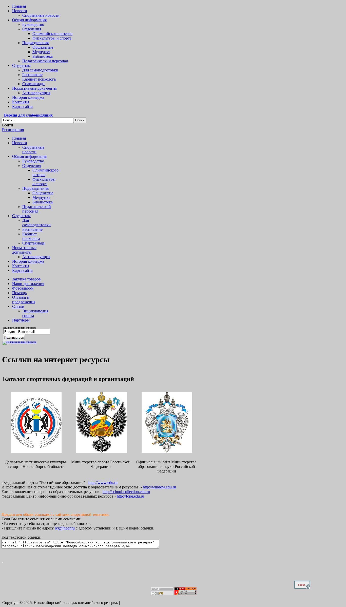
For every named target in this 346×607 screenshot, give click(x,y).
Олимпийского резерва (52, 33)
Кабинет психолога (39, 79)
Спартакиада (33, 84)
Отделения (31, 29)
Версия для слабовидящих (28, 115)
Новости (19, 11)
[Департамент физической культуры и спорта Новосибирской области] (36, 451)
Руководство (33, 24)
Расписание (32, 74)
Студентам (21, 65)
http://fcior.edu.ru (130, 496)
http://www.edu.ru (103, 482)
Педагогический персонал (45, 61)
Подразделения (35, 43)
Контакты (20, 102)
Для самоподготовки (40, 70)
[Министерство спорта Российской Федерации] (101, 451)
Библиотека (42, 56)
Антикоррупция (36, 93)
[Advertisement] (97, 574)
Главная (19, 6)
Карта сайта (22, 106)
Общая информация (29, 20)
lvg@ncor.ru (65, 528)
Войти (7, 125)
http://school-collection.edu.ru (126, 491)
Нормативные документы (34, 88)
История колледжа (28, 97)
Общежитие (42, 47)
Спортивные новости (41, 15)
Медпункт (41, 52)
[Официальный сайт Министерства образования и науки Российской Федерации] (166, 451)
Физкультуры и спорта (51, 38)
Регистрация (13, 129)
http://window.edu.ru (159, 487)
